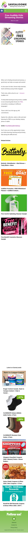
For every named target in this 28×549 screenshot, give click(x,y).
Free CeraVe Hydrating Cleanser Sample (14, 214)
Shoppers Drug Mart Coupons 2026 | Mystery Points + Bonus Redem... (13, 459)
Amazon (22, 93)
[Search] (5, 11)
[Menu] (26, 11)
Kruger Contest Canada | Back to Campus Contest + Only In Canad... (13, 391)
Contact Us (14, 525)
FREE (21, 102)
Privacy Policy (14, 527)
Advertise (14, 522)
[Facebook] (14, 519)
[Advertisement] (14, 63)
